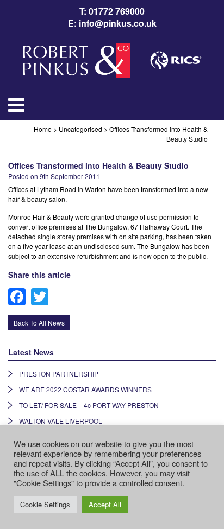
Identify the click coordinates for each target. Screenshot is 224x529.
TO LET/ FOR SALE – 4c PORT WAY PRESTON (89, 405)
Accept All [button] (105, 504)
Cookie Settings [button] (45, 504)
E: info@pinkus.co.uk (112, 23)
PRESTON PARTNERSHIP (58, 373)
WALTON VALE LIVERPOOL (60, 420)
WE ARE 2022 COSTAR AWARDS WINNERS (85, 389)
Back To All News (39, 322)
